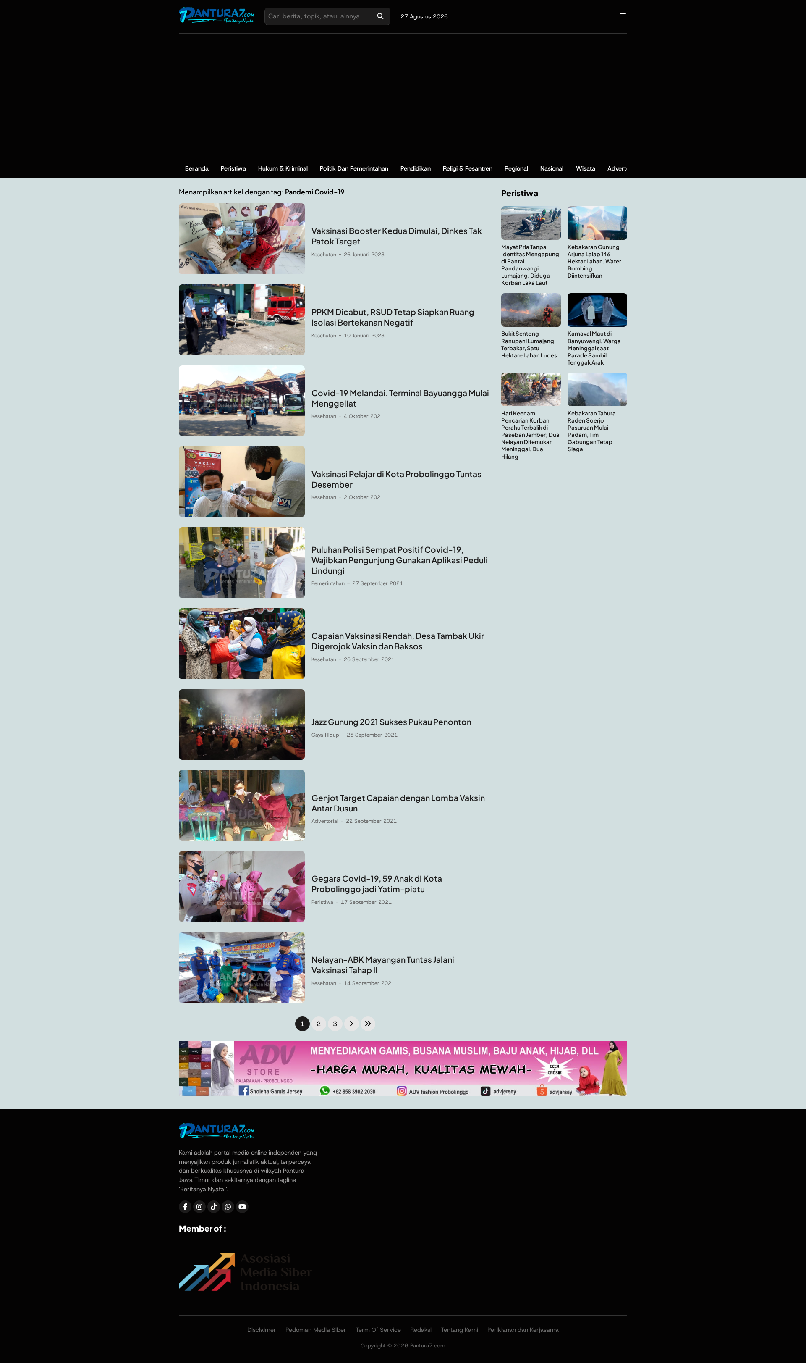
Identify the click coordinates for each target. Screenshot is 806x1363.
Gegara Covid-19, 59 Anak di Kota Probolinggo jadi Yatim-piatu (376, 883)
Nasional (551, 168)
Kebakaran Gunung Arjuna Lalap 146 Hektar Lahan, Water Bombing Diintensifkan (594, 261)
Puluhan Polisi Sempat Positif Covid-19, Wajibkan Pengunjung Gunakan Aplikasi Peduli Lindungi (399, 559)
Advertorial (622, 168)
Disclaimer (261, 1330)
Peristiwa (233, 168)
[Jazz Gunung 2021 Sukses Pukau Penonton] (242, 757)
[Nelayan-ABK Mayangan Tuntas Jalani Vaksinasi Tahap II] (242, 1000)
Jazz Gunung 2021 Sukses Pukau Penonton (391, 722)
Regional (516, 168)
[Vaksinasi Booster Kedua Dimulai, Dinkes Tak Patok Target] (242, 272)
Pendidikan (415, 168)
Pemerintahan (328, 583)
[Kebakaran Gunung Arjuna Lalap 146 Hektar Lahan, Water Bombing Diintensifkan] (597, 237)
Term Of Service (378, 1330)
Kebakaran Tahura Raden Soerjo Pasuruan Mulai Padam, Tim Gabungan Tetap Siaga (592, 431)
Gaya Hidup (325, 734)
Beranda (197, 168)
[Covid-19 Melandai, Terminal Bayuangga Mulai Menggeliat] (242, 433)
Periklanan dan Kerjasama (523, 1330)
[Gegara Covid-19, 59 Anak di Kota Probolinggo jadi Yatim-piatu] (242, 919)
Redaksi (421, 1330)
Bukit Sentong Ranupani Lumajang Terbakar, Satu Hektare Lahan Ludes (529, 344)
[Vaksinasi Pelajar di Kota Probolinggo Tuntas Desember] (242, 514)
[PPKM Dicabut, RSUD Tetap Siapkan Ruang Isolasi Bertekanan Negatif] (242, 353)
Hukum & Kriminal (283, 168)
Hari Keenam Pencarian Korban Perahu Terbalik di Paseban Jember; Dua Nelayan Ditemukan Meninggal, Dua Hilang (530, 435)
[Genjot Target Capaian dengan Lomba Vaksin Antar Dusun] (242, 838)
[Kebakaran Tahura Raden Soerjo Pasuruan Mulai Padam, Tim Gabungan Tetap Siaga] (597, 403)
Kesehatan (323, 254)
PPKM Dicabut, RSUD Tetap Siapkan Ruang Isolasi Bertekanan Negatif (392, 317)
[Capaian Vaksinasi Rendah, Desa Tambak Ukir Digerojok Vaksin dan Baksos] (242, 676)
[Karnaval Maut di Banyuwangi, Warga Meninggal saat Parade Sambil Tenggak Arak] (597, 324)
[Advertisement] (403, 96)
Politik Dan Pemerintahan (354, 168)
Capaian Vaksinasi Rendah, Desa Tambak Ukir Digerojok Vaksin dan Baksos (397, 640)
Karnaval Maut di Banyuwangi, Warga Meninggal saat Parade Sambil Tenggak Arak (594, 348)
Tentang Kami (459, 1330)
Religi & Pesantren (467, 168)
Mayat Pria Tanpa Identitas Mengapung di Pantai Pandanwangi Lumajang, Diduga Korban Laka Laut (530, 264)
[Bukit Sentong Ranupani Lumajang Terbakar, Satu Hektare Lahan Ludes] (531, 324)
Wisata (585, 168)
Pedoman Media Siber (315, 1330)
